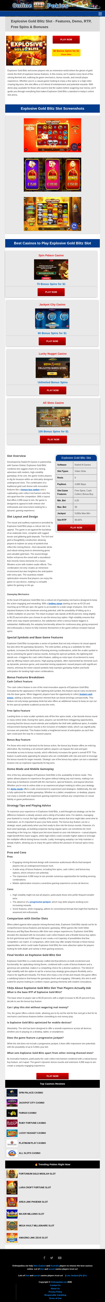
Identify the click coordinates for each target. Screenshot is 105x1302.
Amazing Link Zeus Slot (33, 1238)
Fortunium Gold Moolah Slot (37, 1174)
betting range (55, 603)
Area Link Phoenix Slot (33, 1202)
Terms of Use (55, 1298)
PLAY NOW (66, 39)
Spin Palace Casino (51, 255)
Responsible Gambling (55, 1295)
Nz (81, 1275)
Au (85, 1275)
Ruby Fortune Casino (32, 1123)
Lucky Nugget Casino (53, 353)
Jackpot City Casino (52, 304)
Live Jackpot (72, 1275)
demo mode (17, 789)
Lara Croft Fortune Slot (35, 1187)
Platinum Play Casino (32, 1143)
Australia (54, 1266)
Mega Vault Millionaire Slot (36, 1225)
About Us (55, 1288)
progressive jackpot (40, 902)
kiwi (42, 1269)
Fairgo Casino (27, 1113)
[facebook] (46, 1258)
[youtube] (60, 1258)
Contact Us (55, 1285)
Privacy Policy (55, 1292)
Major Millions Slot (31, 1214)
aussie (52, 1269)
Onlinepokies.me (59, 1282)
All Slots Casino (53, 402)
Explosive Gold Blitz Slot (76, 457)
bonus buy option (30, 489)
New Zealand (39, 1266)
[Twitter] (53, 1258)
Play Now (76, 528)
